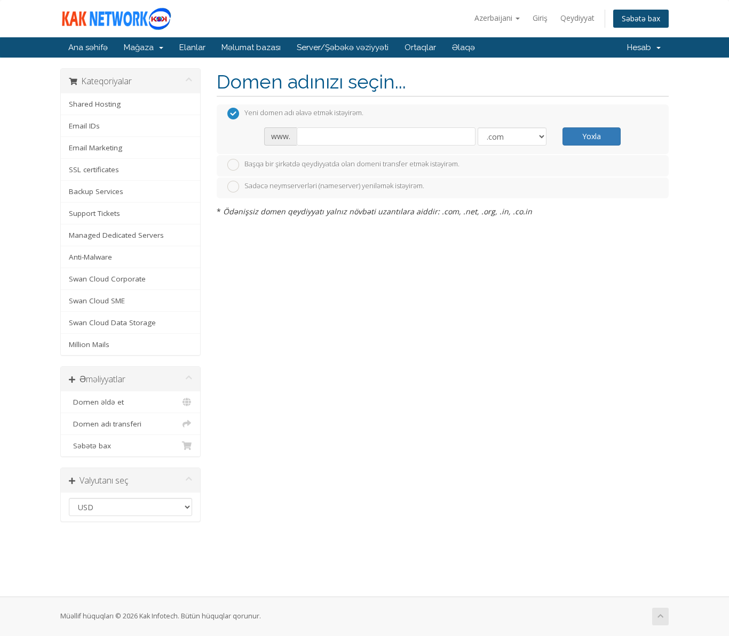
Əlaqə (463, 47)
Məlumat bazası (251, 47)
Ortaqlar (420, 47)
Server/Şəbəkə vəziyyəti (343, 47)
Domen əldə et (96, 402)
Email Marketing (95, 147)
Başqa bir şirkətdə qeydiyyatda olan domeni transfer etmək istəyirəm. (351, 163)
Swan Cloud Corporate (107, 279)
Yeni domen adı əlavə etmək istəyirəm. (303, 113)
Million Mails (89, 344)
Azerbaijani (494, 18)
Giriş (540, 18)
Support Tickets (94, 213)
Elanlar (192, 47)
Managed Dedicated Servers (116, 235)
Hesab (641, 47)
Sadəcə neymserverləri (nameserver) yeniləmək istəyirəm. (334, 186)
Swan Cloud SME (97, 300)
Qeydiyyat (577, 18)
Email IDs (84, 126)
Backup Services (96, 191)
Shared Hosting (95, 104)
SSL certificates (94, 169)
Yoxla (591, 136)
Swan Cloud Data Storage (112, 322)
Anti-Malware (90, 257)
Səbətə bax (641, 18)
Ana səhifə (88, 47)
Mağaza (141, 47)
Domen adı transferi (105, 424)
